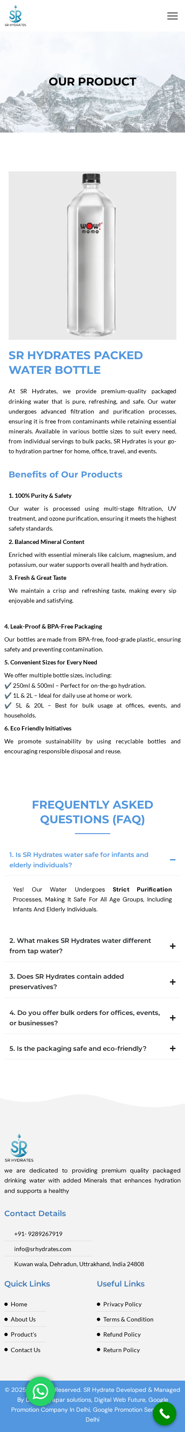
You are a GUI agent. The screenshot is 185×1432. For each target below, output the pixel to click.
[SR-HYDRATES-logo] (15, 15)
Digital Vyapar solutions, (59, 1400)
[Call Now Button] (164, 1414)
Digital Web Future (119, 1400)
